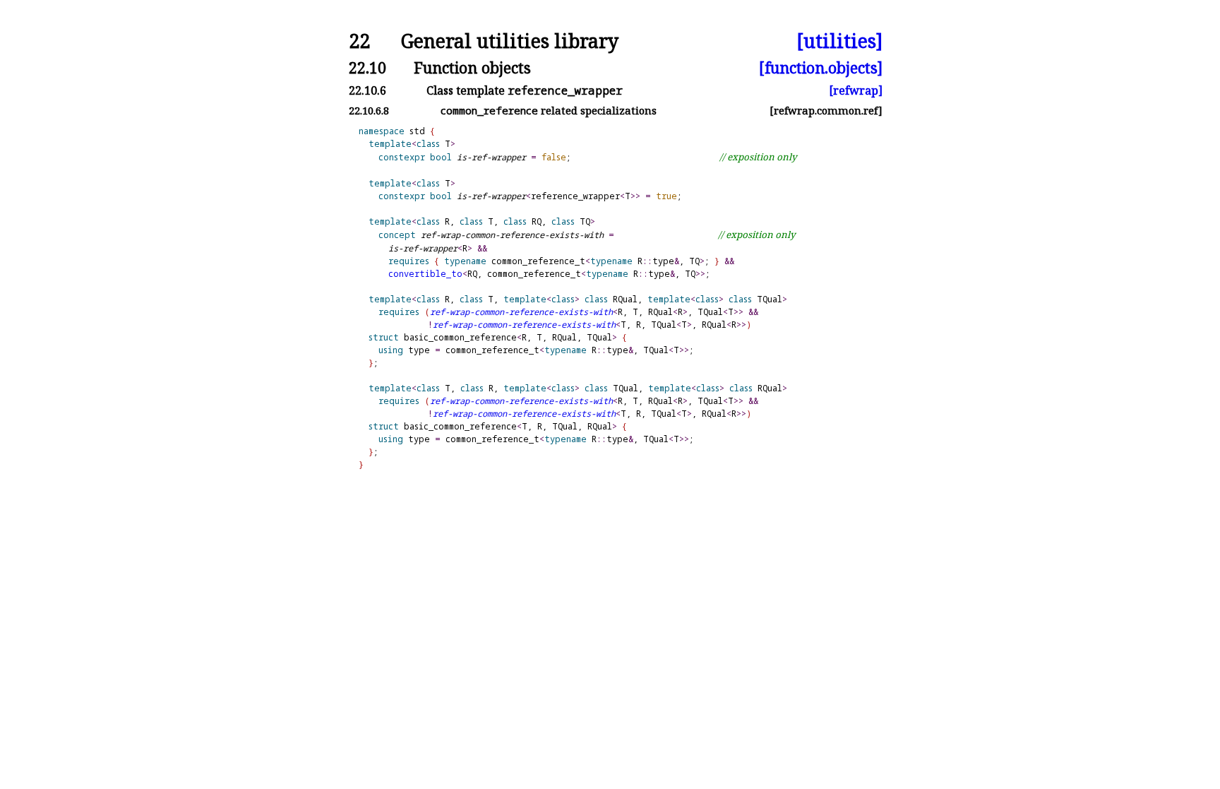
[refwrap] (856, 90)
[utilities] (839, 41)
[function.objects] (821, 67)
